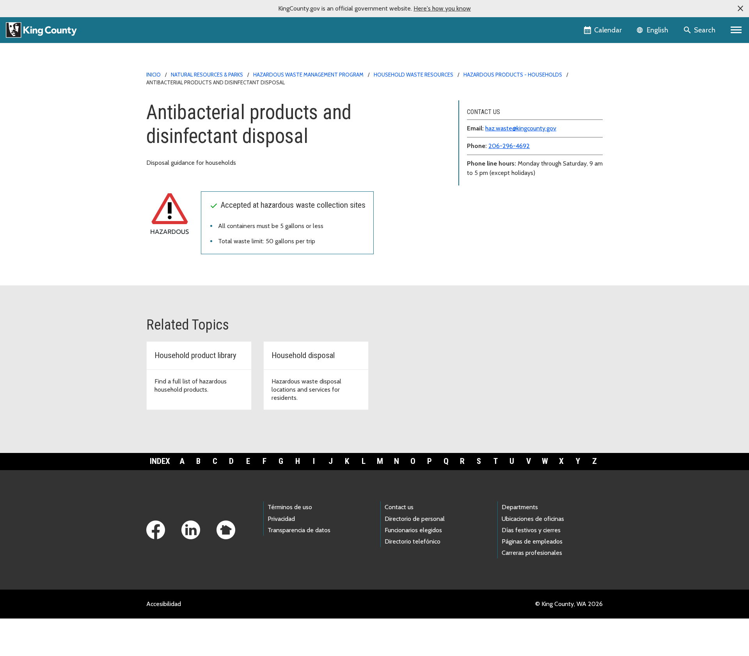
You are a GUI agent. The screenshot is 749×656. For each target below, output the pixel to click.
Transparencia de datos (299, 530)
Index (160, 461)
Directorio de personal (415, 518)
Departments (520, 507)
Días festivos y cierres (531, 530)
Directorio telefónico (412, 541)
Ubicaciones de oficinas (533, 518)
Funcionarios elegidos (413, 530)
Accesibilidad (163, 604)
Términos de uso (290, 507)
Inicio (153, 74)
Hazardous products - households (512, 74)
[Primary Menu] (736, 30)
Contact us (399, 507)
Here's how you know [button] (442, 8)
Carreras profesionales (532, 552)
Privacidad (281, 518)
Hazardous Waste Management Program (308, 74)
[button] (740, 8)
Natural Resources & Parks (207, 74)
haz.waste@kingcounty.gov (520, 128)
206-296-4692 (509, 146)
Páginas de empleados (532, 541)
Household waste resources (413, 74)
